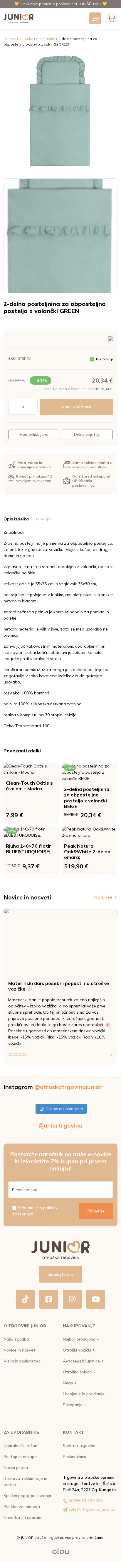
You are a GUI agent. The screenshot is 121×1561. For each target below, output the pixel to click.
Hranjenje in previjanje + (85, 1393)
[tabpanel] (60, 629)
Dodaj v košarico (76, 406)
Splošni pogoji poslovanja (27, 1495)
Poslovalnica (74, 1456)
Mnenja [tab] (43, 519)
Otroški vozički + (79, 1350)
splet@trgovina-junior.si (92, 1509)
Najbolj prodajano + (81, 1339)
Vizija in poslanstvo (22, 1361)
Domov (10, 38)
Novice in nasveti (20, 1350)
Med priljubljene (33, 434)
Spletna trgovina (79, 1445)
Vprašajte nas (60, 1274)
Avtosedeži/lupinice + (83, 1361)
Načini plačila (16, 1467)
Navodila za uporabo (23, 1517)
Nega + (70, 1383)
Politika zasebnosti (22, 1506)
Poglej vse (102, 897)
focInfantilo (45, 38)
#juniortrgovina (61, 1125)
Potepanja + (74, 1404)
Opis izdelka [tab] (16, 519)
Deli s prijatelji (87, 434)
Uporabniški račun (20, 1445)
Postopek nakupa (20, 1456)
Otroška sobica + (79, 1372)
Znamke (26, 38)
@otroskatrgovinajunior (68, 1087)
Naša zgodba (16, 1339)
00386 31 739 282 (86, 1500)
